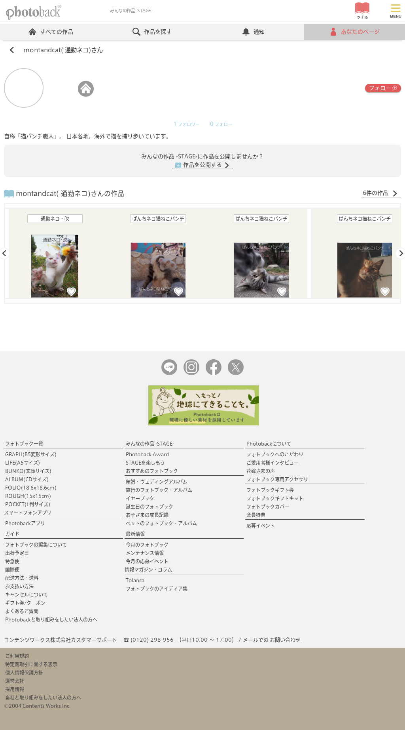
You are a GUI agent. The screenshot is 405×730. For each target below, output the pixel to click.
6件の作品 (376, 193)
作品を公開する (202, 165)
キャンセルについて (26, 594)
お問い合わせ (285, 639)
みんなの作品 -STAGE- (150, 443)
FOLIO (31, 487)
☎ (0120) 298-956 (149, 639)
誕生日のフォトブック (149, 506)
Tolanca (135, 580)
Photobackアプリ (25, 523)
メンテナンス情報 (145, 553)
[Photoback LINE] (169, 373)
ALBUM (27, 479)
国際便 (12, 569)
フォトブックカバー (267, 506)
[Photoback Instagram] (191, 373)
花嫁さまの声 (260, 471)
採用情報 (14, 689)
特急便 (12, 561)
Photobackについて (268, 443)
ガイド (12, 534)
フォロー (380, 88)
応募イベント (260, 525)
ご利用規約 (17, 656)
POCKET (27, 504)
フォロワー (186, 124)
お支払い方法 (19, 586)
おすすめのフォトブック (152, 471)
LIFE (22, 462)
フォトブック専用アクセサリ (277, 479)
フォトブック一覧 (24, 443)
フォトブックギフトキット (274, 498)
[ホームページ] (86, 95)
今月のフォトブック (147, 544)
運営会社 (14, 681)
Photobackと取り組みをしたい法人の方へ (51, 619)
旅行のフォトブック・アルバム (159, 490)
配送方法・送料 (21, 578)
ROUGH (28, 496)
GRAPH (31, 454)
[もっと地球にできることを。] (203, 424)
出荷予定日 (17, 553)
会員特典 (255, 515)
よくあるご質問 (21, 611)
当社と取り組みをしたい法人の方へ (43, 697)
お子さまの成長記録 (147, 515)
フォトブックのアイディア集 (156, 588)
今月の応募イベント (147, 561)
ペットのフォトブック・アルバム (161, 523)
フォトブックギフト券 (270, 490)
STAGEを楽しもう (145, 462)
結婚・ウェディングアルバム (156, 481)
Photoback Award (147, 454)
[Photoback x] (236, 373)
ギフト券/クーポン (25, 602)
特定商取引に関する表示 (31, 664)
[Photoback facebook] (213, 373)
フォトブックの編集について (36, 544)
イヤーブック (140, 498)
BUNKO (28, 471)
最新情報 (135, 534)
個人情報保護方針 (24, 672)
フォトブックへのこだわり (274, 454)
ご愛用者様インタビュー (272, 462)
